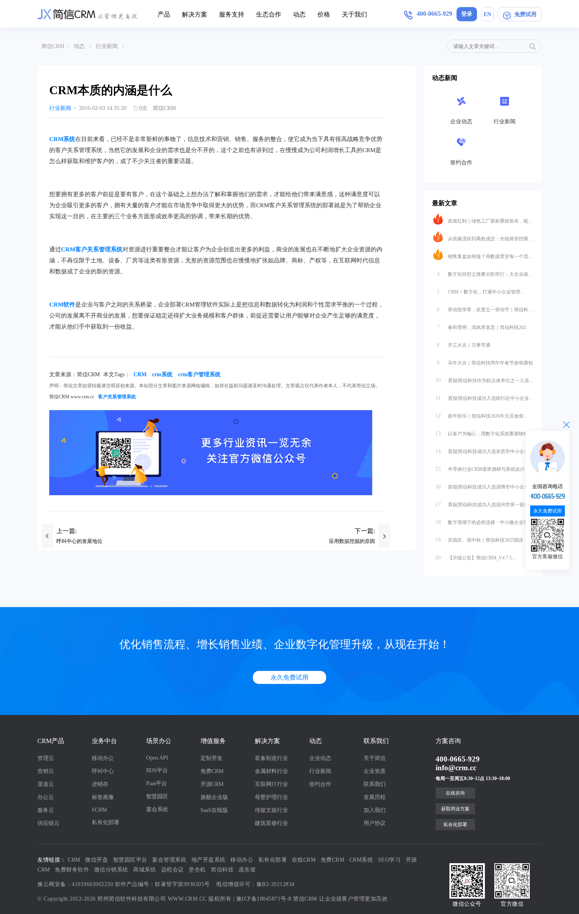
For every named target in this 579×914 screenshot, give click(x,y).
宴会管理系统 (169, 860)
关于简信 (375, 758)
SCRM (99, 810)
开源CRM (211, 784)
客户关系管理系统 (117, 396)
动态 (299, 14)
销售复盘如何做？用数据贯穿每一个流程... (485, 256)
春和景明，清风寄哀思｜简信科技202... (483, 327)
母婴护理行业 (271, 797)
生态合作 (268, 14)
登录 (466, 14)
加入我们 (375, 810)
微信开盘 (96, 860)
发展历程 (375, 797)
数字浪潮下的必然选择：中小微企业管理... (484, 522)
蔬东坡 (247, 870)
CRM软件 (62, 304)
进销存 (100, 784)
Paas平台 (156, 783)
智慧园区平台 (130, 860)
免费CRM (211, 771)
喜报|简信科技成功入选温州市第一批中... (484, 504)
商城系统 (144, 870)
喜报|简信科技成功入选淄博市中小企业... (484, 487)
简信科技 (222, 870)
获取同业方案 (455, 809)
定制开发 (211, 758)
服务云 (45, 810)
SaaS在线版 (214, 810)
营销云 (45, 771)
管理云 (45, 758)
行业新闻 (107, 46)
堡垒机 (197, 870)
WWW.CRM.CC (187, 899)
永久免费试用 (289, 677)
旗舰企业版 (214, 797)
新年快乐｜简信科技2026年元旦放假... (481, 416)
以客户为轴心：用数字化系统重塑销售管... (484, 434)
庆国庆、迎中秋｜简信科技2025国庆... (481, 540)
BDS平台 (157, 770)
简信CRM (52, 46)
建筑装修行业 (271, 823)
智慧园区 (157, 796)
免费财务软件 (72, 870)
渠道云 (45, 784)
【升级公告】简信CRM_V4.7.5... (475, 558)
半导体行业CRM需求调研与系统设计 (480, 469)
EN (487, 14)
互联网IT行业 (271, 784)
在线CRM (304, 860)
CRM (140, 374)
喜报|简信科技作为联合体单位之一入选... (484, 380)
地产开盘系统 (208, 860)
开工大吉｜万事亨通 (464, 345)
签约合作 (320, 784)
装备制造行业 (271, 758)
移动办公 (103, 758)
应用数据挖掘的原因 (352, 541)
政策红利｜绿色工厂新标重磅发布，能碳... (485, 221)
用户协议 (375, 823)
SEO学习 (389, 860)
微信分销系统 (111, 870)
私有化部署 (105, 822)
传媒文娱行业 (271, 810)
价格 (323, 14)
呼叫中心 (103, 771)
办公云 (45, 797)
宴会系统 (157, 809)
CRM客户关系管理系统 (91, 249)
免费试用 (525, 14)
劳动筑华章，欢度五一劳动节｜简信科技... (485, 309)
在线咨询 (455, 793)
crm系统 (162, 374)
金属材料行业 (271, 771)
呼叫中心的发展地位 (79, 541)
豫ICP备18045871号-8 (263, 899)
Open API (157, 758)
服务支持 (231, 14)
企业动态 (320, 758)
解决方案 (194, 14)
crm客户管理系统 (199, 374)
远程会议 (172, 870)
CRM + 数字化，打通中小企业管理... (480, 292)
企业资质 (375, 771)
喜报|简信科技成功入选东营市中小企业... (484, 451)
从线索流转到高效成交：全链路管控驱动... (485, 239)
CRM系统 (62, 139)
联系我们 (375, 784)
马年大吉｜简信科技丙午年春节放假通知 (485, 363)
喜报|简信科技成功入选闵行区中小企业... (484, 398)
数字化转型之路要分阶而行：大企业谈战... (485, 274)
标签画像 (103, 797)
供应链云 (48, 823)
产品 (164, 14)
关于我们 (354, 14)
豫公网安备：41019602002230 (75, 884)
